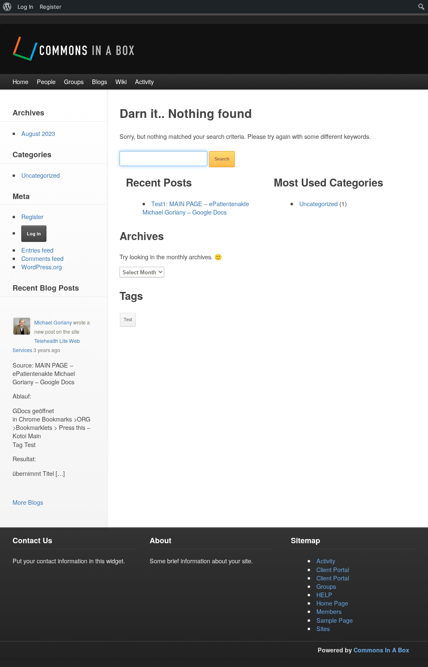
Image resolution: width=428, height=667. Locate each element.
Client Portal (332, 569)
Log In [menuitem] (25, 6)
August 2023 (38, 133)
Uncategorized (318, 203)
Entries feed (37, 249)
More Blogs (28, 502)
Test (128, 319)
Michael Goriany (53, 322)
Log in (34, 233)
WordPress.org (41, 266)
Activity (325, 560)
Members (328, 611)
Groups (326, 586)
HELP (324, 594)
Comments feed (42, 258)
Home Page (332, 602)
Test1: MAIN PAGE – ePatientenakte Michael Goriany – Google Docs (196, 207)
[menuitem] (7, 6)
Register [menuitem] (50, 6)
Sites (323, 628)
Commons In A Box (381, 650)
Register (32, 216)
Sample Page (334, 620)
